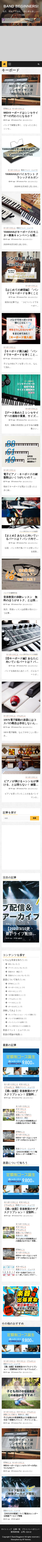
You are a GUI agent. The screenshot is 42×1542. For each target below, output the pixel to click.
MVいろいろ (12, 964)
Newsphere (15, 1539)
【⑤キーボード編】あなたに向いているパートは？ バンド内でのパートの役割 (21, 660)
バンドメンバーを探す (16, 1022)
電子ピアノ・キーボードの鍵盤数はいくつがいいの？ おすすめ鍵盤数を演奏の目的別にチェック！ (21, 476)
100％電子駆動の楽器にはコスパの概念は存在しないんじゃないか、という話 (21, 721)
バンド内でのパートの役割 (28, 531)
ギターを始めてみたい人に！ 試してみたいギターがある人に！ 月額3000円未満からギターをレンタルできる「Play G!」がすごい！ (20, 931)
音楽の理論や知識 (11, 1034)
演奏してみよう (10, 1010)
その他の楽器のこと (15, 995)
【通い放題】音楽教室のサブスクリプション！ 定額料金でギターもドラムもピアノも (21, 1092)
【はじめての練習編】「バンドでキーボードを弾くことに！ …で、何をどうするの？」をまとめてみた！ (21, 291)
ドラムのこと (21, 716)
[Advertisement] (21, 43)
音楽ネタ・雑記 (14, 972)
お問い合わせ (26, 1532)
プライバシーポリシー (31, 1529)
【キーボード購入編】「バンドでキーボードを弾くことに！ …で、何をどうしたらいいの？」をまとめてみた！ (21, 353)
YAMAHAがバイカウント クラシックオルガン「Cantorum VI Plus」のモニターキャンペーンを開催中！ (21, 176)
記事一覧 (16, 1529)
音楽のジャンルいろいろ (17, 975)
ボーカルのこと (14, 1006)
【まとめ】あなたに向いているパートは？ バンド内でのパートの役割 (21, 537)
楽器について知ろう (12, 979)
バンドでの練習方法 (10, 593)
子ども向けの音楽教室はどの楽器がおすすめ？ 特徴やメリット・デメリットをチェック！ (26, 1122)
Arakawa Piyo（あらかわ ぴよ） (23, 120)
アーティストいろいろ (16, 968)
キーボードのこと (18, 108)
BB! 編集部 (16, 1519)
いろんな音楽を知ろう (13, 960)
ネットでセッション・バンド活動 (20, 1015)
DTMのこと (7, 108)
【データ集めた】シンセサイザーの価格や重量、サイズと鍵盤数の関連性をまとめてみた (21, 414)
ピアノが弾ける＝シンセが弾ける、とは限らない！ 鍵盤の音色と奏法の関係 (21, 783)
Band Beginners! (21, 6)
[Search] (38, 64)
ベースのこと (13, 1003)
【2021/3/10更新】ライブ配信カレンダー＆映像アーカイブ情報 (26, 1153)
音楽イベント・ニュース (29, 170)
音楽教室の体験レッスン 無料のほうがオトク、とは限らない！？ (21, 598)
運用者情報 (15, 1532)
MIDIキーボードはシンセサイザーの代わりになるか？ (21, 114)
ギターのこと (11, 921)
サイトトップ (6, 1529)
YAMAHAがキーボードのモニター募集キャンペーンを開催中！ (21, 233)
